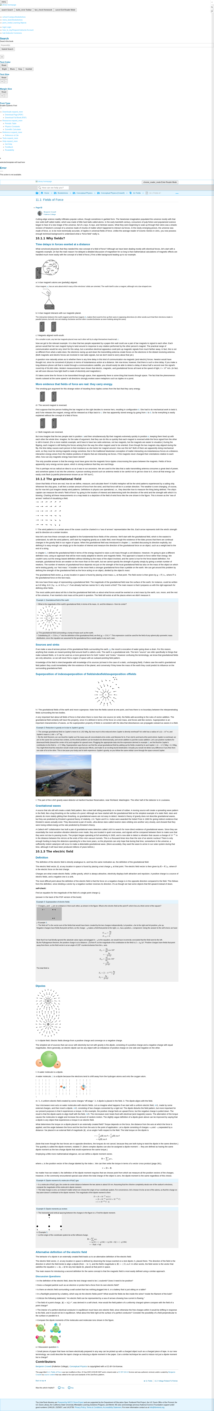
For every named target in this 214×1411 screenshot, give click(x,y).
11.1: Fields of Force (54, 1372)
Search (39, 188)
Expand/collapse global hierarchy (38, 193)
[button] (9, 147)
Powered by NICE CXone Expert (71, 1402)
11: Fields (137, 193)
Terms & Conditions (94, 1407)
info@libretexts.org (156, 1407)
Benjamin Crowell (50, 212)
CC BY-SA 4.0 (123, 1372)
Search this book (6, 41)
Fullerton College (50, 214)
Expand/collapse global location (177, 192)
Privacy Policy (80, 1407)
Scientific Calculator (13, 129)
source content (49, 1375)
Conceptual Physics (84, 193)
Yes (62, 1388)
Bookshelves (62, 193)
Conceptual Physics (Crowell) (113, 193)
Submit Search (7, 49)
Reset (4, 65)
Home (47, 193)
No (72, 1388)
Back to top (40, 1381)
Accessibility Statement (112, 1407)
